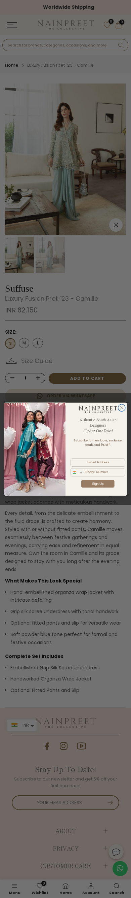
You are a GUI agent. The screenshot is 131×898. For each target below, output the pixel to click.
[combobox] (77, 472)
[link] (97, 409)
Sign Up (98, 483)
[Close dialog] (121, 407)
